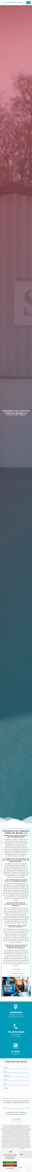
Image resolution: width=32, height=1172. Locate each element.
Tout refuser (9, 1165)
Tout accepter (10, 1162)
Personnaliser (10, 1168)
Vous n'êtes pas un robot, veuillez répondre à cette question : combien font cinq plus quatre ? (16, 1102)
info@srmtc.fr (16, 1054)
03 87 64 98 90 (16, 1034)
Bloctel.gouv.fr (17, 1147)
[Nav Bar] (28, 2)
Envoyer (17, 1119)
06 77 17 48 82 (16, 1036)
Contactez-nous (17, 973)
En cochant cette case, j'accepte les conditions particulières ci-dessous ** (16, 1113)
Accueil (17, 969)
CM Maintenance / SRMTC (14, 2)
